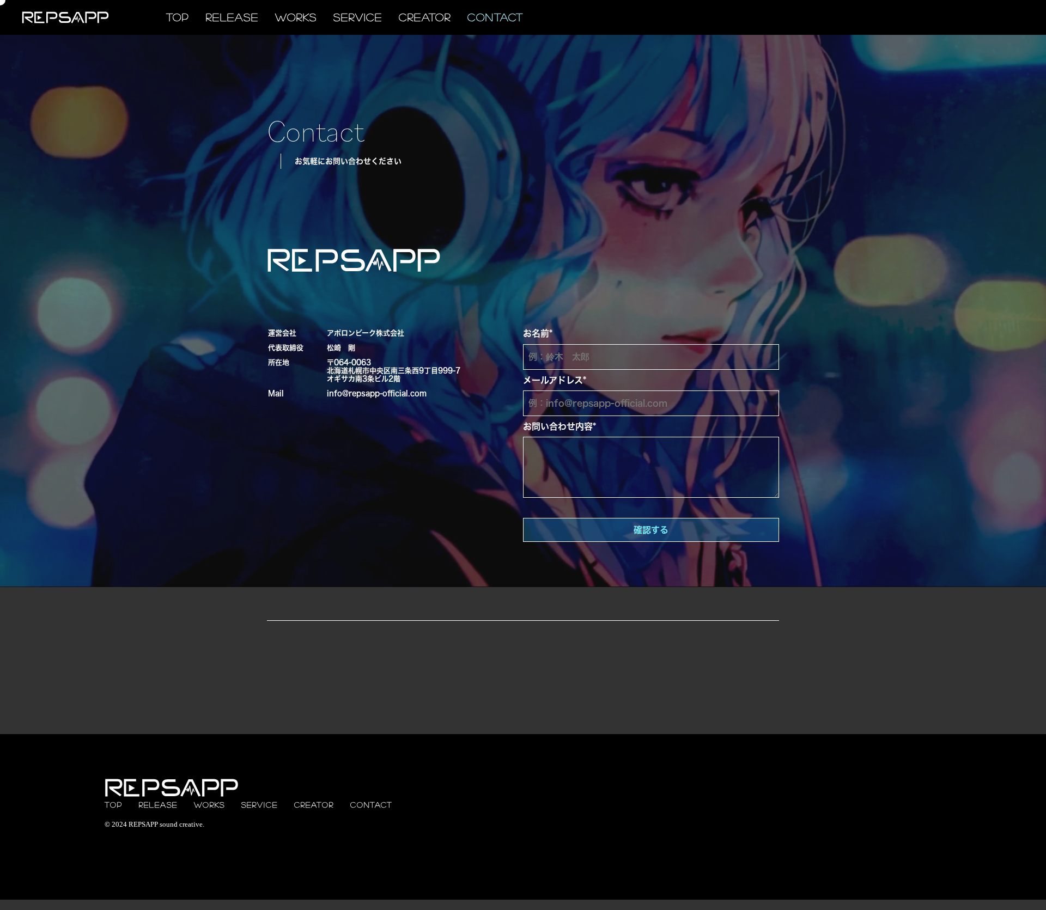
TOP (178, 17)
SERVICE (357, 17)
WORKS (296, 17)
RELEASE (232, 17)
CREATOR (425, 17)
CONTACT (495, 17)
